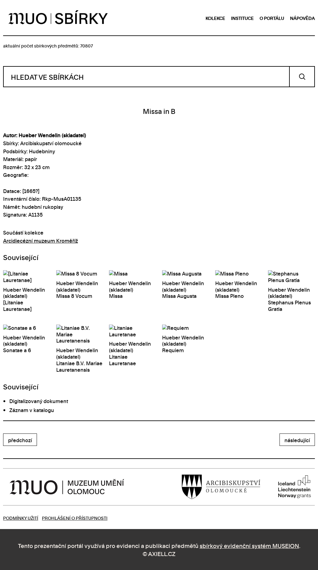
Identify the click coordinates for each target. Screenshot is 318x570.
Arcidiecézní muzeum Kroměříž (40, 240)
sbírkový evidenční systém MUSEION (249, 545)
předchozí (20, 440)
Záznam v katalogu (31, 409)
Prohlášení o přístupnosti (74, 518)
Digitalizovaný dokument (38, 400)
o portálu (272, 18)
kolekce (215, 18)
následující (297, 440)
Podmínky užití (20, 518)
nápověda (302, 18)
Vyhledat (302, 76)
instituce (242, 18)
